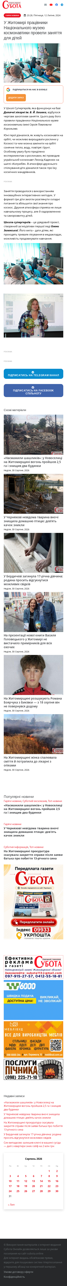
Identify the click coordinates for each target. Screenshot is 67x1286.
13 (33, 1181)
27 (33, 1191)
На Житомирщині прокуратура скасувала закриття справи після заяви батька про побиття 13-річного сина (33, 854)
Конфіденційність (14, 1276)
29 (49, 1191)
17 (10, 1186)
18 (18, 1186)
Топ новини (55, 801)
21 (41, 1186)
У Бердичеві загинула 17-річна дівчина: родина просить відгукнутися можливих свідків (33, 580)
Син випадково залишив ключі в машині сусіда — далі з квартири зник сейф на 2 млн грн (32, 1144)
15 (49, 1181)
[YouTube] (51, 4)
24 (10, 1191)
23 (56, 1186)
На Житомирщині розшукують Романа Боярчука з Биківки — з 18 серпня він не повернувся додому (33, 702)
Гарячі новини (12, 801)
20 (33, 1186)
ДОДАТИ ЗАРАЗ (16, 97)
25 (18, 1191)
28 (41, 1191)
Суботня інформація (16, 847)
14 (41, 1181)
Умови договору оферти (18, 1272)
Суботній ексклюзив (35, 801)
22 (49, 1186)
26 (25, 1191)
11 (18, 1181)
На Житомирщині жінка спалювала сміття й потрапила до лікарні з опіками (30, 761)
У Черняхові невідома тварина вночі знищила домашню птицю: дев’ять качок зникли (31, 521)
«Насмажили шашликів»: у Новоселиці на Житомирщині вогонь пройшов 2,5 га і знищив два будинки (33, 462)
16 (56, 1181)
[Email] (45, 4)
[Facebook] (56, 4)
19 (25, 1186)
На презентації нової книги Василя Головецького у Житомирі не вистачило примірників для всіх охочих (30, 641)
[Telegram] (62, 4)
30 (56, 1191)
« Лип (11, 1204)
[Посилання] (11, 5)
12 (25, 1181)
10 (10, 1181)
